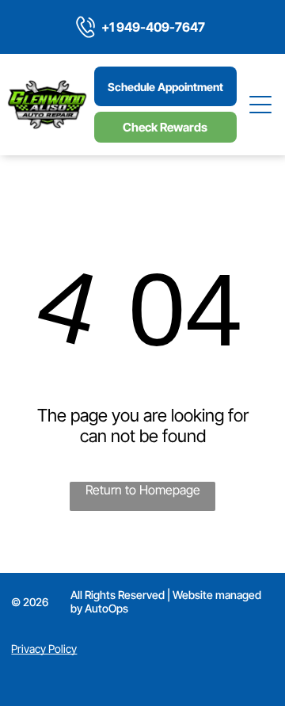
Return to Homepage (143, 490)
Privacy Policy (44, 648)
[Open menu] (261, 104)
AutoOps (106, 608)
